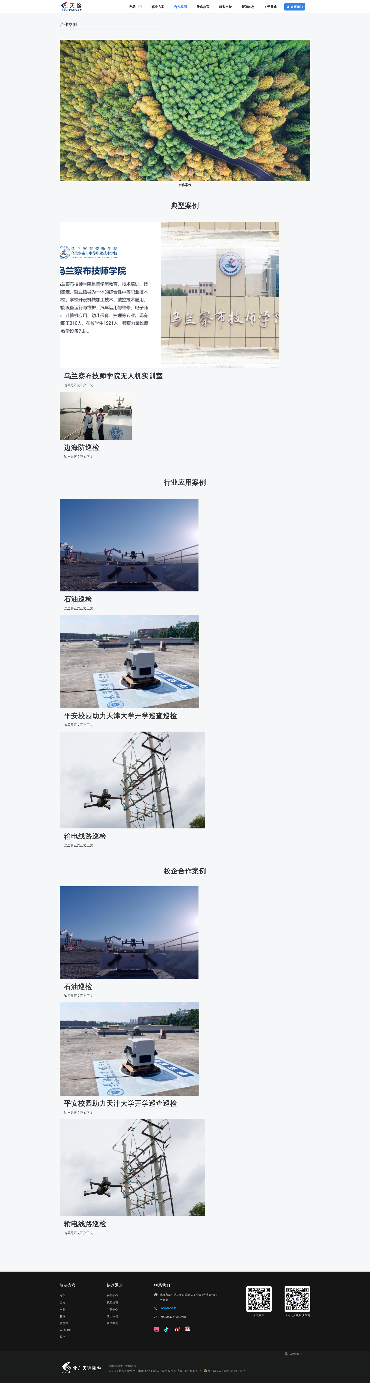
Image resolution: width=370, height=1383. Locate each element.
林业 (62, 1316)
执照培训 (112, 1302)
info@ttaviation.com (173, 1317)
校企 (62, 1337)
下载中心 (112, 1309)
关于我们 (112, 1316)
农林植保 (65, 1330)
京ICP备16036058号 (190, 1371)
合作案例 (112, 1323)
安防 (62, 1296)
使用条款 (130, 1366)
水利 (62, 1309)
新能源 (64, 1323)
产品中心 (112, 1296)
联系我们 (297, 7)
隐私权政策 (116, 1366)
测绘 (62, 1302)
